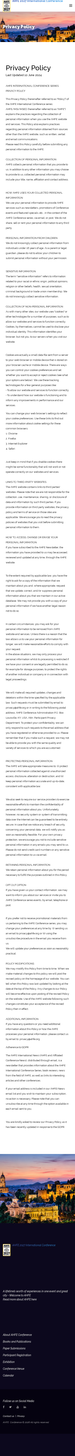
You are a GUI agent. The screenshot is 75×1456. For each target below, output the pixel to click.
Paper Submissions (14, 1348)
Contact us (8, 1416)
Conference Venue (13, 1368)
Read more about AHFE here (20, 1299)
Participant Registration (17, 1355)
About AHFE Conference (17, 1334)
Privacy (21, 1416)
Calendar (8, 1375)
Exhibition (9, 1361)
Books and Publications (17, 1341)
